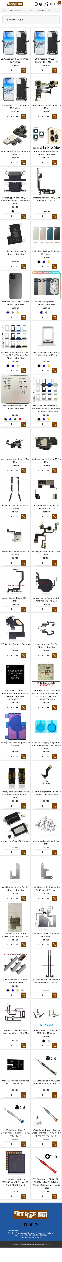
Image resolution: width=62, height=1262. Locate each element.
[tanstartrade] (15, 4)
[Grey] (12, 312)
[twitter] (31, 1226)
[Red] (20, 419)
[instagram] (37, 1226)
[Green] (15, 419)
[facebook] (25, 1226)
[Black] (12, 211)
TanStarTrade (37, 1244)
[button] (3, 4)
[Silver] (22, 990)
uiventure (27, 1244)
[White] (17, 211)
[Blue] (43, 261)
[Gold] (48, 261)
